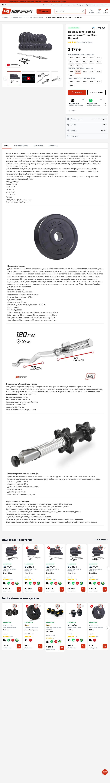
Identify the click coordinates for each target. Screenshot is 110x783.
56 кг (91, 81)
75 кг (71, 86)
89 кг (78, 62)
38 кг (78, 81)
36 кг (71, 81)
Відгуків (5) (53, 145)
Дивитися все (100, 540)
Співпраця (80, 5)
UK (3, 5)
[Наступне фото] (57, 55)
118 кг (79, 66)
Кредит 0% (98, 92)
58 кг (98, 81)
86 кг (71, 62)
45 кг (84, 81)
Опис (6, 145)
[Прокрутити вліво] (5, 78)
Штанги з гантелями (35, 17)
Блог (106, 5)
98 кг (91, 62)
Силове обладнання (18, 17)
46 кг (71, 58)
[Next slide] (105, 102)
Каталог (45, 11)
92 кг (84, 62)
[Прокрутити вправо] (59, 78)
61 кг (84, 58)
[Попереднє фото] (7, 55)
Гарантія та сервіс (91, 5)
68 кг (98, 58)
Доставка (71, 5)
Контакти (46, 5)
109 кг (99, 62)
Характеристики (21, 145)
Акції (101, 5)
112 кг (71, 66)
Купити (78, 92)
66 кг (91, 58)
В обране (73, 111)
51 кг (78, 58)
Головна (5, 17)
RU (6, 5)
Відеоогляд (38, 145)
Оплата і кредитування (58, 5)
